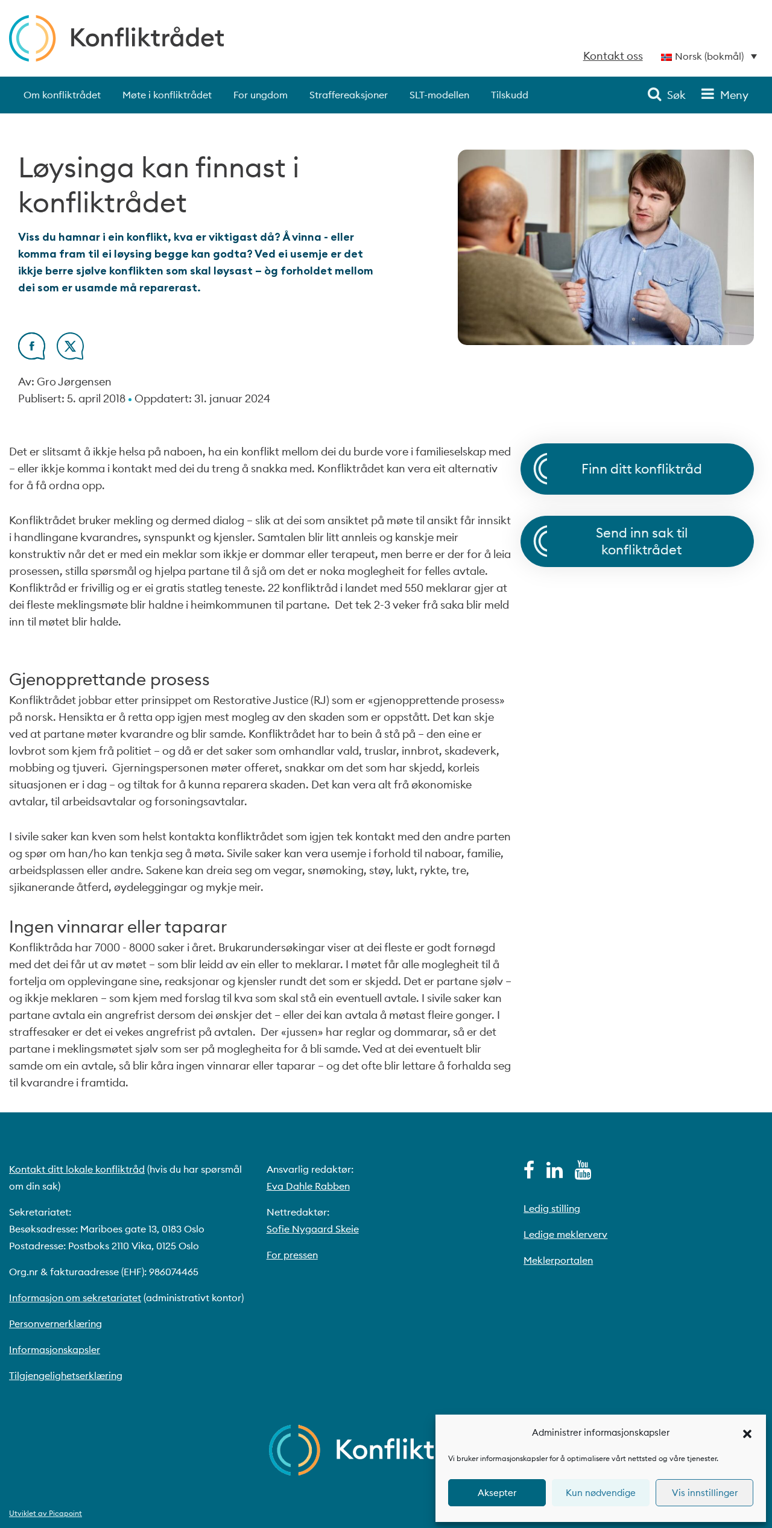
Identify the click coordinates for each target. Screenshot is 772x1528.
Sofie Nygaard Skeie (313, 1229)
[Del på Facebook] (31, 356)
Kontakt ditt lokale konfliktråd (77, 1169)
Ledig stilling (552, 1208)
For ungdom (260, 95)
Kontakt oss (613, 56)
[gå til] (529, 1173)
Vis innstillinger (705, 1492)
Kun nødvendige (601, 1492)
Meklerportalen (558, 1260)
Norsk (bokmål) (709, 56)
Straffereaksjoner (348, 95)
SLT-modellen (439, 95)
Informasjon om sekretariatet (75, 1298)
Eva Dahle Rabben (308, 1186)
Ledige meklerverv (565, 1234)
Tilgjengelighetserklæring (65, 1375)
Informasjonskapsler (54, 1349)
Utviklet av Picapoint (45, 1513)
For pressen (292, 1255)
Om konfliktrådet (62, 95)
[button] (747, 1433)
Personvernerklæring (55, 1323)
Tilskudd (509, 95)
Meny (734, 95)
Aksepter (497, 1492)
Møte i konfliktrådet (167, 95)
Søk (676, 95)
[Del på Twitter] (70, 356)
